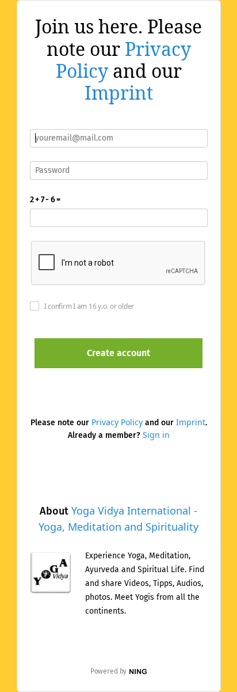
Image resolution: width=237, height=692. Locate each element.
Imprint (119, 92)
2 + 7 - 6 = (45, 200)
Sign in (156, 434)
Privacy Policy (117, 422)
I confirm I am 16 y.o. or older (89, 306)
